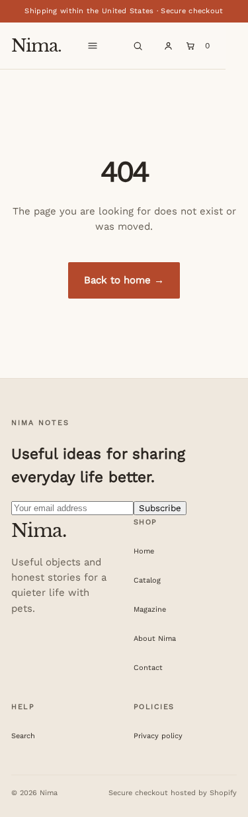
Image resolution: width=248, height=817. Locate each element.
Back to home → (124, 280)
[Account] (168, 45)
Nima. (36, 45)
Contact (148, 667)
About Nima (155, 638)
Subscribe (160, 508)
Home (144, 551)
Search (23, 736)
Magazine (150, 609)
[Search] (137, 45)
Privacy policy (158, 736)
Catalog (147, 580)
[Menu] (92, 45)
